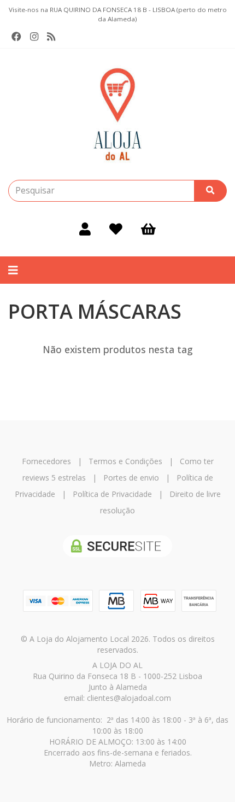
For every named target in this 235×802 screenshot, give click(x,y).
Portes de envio (131, 477)
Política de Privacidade (112, 494)
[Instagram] (34, 37)
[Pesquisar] (210, 191)
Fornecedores (46, 461)
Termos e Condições (125, 461)
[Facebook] (16, 37)
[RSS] (51, 37)
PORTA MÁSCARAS (94, 311)
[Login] (85, 229)
